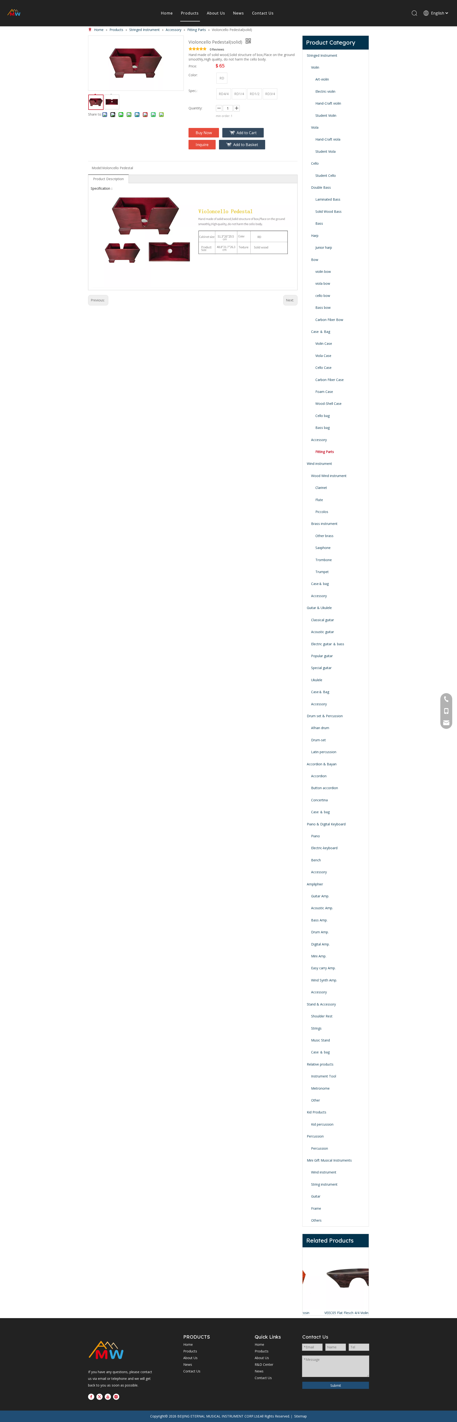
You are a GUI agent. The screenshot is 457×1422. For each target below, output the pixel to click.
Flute (319, 500)
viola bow (322, 283)
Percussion (315, 1136)
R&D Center (264, 1364)
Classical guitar (322, 620)
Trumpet (322, 571)
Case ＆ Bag (320, 331)
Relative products (320, 1064)
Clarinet (321, 487)
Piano (315, 836)
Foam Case (324, 391)
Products (190, 13)
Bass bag (322, 427)
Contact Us (263, 13)
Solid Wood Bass (328, 211)
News (238, 13)
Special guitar (321, 667)
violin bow (323, 271)
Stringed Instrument (322, 55)
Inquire (202, 144)
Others (316, 1220)
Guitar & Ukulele (319, 607)
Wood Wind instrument (329, 475)
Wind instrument (319, 463)
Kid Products (316, 1112)
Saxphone (323, 547)
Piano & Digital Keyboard (326, 824)
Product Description (108, 179)
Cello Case (323, 367)
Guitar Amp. (320, 896)
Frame (316, 1208)
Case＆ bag (320, 583)
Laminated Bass (327, 199)
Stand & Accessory (321, 1004)
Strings (316, 1028)
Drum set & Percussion (325, 716)
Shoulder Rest (322, 1016)
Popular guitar (322, 656)
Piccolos (321, 511)
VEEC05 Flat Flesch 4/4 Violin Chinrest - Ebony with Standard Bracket (335, 1312)
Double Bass (321, 187)
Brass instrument (324, 523)
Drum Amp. (320, 932)
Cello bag (322, 415)
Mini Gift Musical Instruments (329, 1160)
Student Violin (325, 115)
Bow (314, 259)
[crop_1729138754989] (106, 1351)
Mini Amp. (318, 956)
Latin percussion (323, 752)
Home (167, 13)
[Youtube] (108, 1396)
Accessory (319, 439)
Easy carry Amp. (323, 968)
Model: (97, 168)
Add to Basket (245, 144)
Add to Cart (247, 132)
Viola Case (323, 355)
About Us (216, 13)
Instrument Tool (323, 1076)
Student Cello (325, 175)
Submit (335, 1385)
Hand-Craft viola (327, 139)
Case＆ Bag (320, 692)
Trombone (323, 560)
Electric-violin (325, 91)
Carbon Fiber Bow (329, 319)
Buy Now (204, 132)
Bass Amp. (319, 920)
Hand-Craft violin (328, 103)
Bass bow (323, 307)
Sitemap (300, 1416)
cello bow (322, 295)
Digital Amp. (320, 944)
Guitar (315, 1196)
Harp (314, 235)
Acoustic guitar (322, 632)
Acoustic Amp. (322, 908)
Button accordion (324, 788)
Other (315, 1100)
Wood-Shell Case (328, 403)
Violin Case (323, 343)
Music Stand (320, 1040)
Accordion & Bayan (322, 764)
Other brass (324, 535)
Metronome (320, 1088)
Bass (319, 223)
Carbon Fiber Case (329, 379)
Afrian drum (320, 728)
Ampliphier (315, 884)
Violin (315, 67)
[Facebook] (91, 1396)
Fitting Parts (324, 451)
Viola (314, 127)
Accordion (319, 776)
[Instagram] (116, 1396)
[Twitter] (99, 1396)
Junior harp (323, 247)
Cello (315, 163)
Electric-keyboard (324, 848)
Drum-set (318, 740)
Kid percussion (322, 1124)
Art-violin (322, 79)
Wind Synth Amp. (324, 980)
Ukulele (316, 680)
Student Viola (325, 151)
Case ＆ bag (320, 812)
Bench (316, 860)
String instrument (324, 1184)
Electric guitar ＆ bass (327, 644)
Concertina (319, 800)
